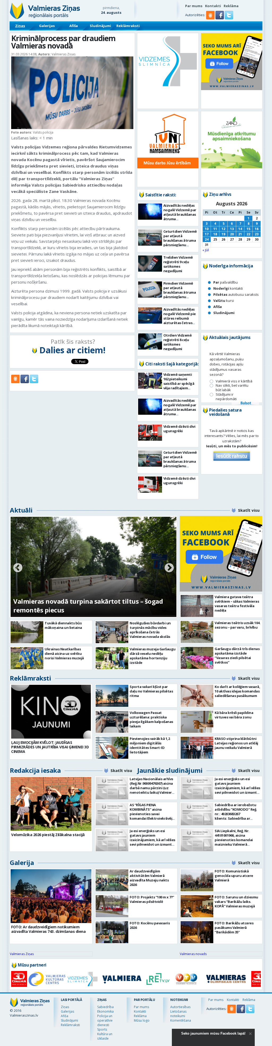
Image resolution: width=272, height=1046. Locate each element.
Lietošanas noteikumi (178, 1013)
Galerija (22, 862)
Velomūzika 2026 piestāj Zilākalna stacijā (48, 834)
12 (223, 229)
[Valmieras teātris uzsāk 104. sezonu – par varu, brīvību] (197, 632)
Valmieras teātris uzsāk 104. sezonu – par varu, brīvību (237, 625)
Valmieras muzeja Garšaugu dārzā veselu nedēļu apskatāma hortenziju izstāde (153, 656)
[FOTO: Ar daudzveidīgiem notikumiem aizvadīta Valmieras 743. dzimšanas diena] (51, 896)
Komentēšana (180, 1020)
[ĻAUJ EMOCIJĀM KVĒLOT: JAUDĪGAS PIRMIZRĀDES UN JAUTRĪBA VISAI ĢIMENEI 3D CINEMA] (51, 711)
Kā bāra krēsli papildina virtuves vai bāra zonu (234, 715)
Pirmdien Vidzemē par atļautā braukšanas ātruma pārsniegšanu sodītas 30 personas (180, 292)
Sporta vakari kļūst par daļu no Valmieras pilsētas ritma (151, 691)
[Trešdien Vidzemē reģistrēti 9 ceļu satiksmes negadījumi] (150, 263)
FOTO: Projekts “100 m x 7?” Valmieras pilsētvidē (152, 899)
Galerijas (47, 25)
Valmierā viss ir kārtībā (234, 381)
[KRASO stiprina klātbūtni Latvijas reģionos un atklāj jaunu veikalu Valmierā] (197, 748)
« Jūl (205, 250)
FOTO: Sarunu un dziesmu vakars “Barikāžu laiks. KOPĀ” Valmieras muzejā (236, 901)
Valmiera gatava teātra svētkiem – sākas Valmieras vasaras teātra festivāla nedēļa (237, 603)
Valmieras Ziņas (22, 954)
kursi (223, 300)
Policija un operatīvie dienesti (105, 1020)
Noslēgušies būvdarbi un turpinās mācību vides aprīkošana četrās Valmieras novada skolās (150, 630)
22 (248, 234)
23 (256, 234)
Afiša (73, 25)
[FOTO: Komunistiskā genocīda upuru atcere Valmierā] (197, 880)
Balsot (245, 403)
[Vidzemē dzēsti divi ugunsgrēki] (150, 433)
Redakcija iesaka (35, 770)
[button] (220, 18)
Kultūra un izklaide (104, 1036)
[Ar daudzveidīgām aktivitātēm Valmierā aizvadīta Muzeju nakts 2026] (112, 880)
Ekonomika (105, 1011)
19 (223, 234)
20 (232, 234)
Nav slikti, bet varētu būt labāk (232, 387)
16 (256, 229)
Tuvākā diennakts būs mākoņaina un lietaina (63, 625)
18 (215, 234)
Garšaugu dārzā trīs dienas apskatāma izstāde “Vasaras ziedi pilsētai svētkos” (237, 655)
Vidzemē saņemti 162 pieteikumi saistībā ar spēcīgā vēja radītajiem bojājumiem (178, 383)
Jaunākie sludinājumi (169, 770)
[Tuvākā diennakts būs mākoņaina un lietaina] (27, 632)
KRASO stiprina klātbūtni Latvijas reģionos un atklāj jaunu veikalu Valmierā (236, 743)
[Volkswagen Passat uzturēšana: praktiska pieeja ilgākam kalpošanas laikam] (112, 722)
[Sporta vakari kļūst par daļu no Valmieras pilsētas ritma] (112, 696)
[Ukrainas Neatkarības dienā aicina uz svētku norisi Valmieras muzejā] (27, 658)
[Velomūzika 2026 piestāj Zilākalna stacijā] (51, 804)
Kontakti (213, 5)
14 (240, 229)
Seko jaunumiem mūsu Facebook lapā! (213, 1033)
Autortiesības (180, 1007)
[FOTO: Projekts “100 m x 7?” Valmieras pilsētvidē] (112, 906)
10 (207, 229)
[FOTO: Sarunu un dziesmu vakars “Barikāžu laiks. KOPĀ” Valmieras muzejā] (197, 906)
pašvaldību (225, 282)
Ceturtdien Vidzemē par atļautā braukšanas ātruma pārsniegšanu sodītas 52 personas (180, 240)
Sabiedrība (105, 1007)
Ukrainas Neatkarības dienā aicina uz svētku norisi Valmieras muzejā (64, 653)
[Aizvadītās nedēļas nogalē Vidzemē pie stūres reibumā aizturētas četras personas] (150, 315)
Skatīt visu (249, 510)
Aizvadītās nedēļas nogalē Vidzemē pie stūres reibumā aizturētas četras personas (179, 318)
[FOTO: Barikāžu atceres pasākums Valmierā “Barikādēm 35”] (197, 932)
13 (232, 229)
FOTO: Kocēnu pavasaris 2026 (150, 925)
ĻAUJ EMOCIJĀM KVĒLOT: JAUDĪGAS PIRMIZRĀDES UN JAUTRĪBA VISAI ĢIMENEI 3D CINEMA (50, 747)
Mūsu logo (142, 1020)
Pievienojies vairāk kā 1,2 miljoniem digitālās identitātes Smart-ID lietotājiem (150, 745)
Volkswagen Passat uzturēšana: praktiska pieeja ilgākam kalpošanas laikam (151, 719)
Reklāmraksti (128, 25)
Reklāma (231, 5)
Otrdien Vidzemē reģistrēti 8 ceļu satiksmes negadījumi (177, 342)
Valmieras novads (193, 954)
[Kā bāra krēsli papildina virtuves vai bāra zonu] (197, 722)
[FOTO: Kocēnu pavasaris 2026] (112, 932)
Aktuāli (21, 510)
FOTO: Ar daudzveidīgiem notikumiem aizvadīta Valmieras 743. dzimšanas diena (48, 929)
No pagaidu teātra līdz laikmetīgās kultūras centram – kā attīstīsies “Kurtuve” (80, 605)
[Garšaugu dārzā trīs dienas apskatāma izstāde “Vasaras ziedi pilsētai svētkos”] (197, 658)
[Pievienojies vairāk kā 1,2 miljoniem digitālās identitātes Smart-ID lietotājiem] (112, 748)
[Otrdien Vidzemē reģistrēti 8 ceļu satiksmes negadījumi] (150, 341)
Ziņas (20, 25)
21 (240, 234)
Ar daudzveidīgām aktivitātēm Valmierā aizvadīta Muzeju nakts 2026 (149, 878)
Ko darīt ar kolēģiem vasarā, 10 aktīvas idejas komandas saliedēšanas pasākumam (237, 691)
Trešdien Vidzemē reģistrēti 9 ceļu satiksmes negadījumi (178, 264)
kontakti (228, 288)
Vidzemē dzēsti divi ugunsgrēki (179, 428)
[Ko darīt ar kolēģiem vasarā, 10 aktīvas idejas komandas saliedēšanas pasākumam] (197, 696)
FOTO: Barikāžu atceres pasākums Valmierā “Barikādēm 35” (234, 927)
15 (248, 229)
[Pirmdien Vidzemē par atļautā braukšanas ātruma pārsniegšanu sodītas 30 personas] (150, 289)
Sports (102, 1029)
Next (169, 568)
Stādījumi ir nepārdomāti (226, 396)
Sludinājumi (100, 25)
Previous (17, 568)
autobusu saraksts (236, 294)
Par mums (193, 5)
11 (215, 229)
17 (207, 234)
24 (207, 239)
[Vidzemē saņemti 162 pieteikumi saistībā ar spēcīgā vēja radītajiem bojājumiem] (150, 381)
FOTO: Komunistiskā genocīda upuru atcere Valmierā (234, 875)
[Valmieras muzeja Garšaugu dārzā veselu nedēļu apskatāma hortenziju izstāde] (112, 658)
